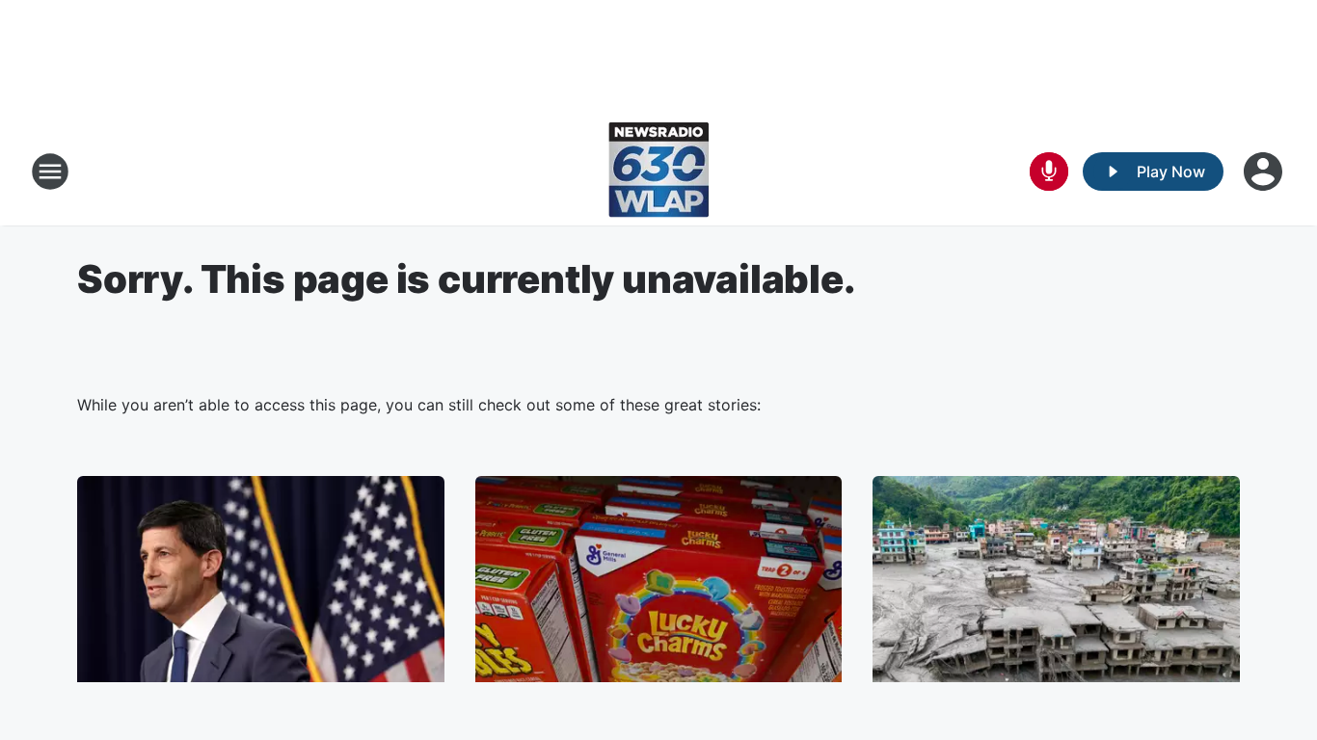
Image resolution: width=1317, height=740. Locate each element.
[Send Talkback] (1049, 171)
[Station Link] (658, 171)
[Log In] (1265, 171)
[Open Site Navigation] (50, 171)
